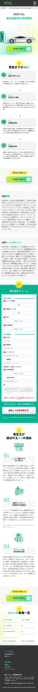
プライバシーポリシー (10, 669)
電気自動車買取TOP (9, 654)
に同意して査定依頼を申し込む (20, 404)
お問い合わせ (8, 667)
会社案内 (7, 664)
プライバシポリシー (11, 404)
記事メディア (8, 656)
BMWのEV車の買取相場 (26, 8)
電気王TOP (3, 8)
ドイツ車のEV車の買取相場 (13, 8)
